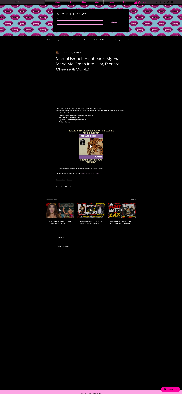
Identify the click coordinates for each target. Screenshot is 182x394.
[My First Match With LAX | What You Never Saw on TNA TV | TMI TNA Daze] (122, 210)
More (125, 40)
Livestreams (75, 40)
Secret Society (115, 40)
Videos (65, 40)
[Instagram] (161, 2)
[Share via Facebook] (57, 186)
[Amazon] (168, 2)
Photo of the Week (100, 40)
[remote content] (91, 90)
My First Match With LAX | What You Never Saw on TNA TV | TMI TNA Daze (121, 222)
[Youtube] (164, 2)
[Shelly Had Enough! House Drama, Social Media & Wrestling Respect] (60, 210)
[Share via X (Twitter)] (61, 186)
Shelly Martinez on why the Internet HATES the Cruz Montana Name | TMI (91, 222)
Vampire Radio (60, 180)
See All (133, 199)
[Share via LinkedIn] (66, 186)
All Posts (49, 40)
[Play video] (91, 146)
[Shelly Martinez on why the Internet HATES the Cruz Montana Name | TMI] (91, 210)
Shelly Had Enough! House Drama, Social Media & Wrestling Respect (60, 222)
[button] (135, 2)
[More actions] (125, 53)
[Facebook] (172, 2)
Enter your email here (63, 19)
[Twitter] (157, 2)
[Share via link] (71, 186)
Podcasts (87, 40)
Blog (57, 40)
